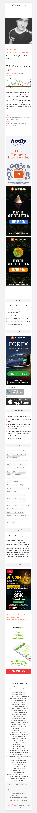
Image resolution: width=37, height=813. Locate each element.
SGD (8, 519)
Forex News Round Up (13, 495)
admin (9, 62)
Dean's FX (24, 478)
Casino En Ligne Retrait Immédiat (18, 752)
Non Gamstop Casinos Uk (18, 700)
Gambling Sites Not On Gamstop (18, 708)
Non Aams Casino (18, 742)
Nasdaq (16, 505)
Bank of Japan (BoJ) (12, 461)
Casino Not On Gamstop (18, 726)
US (8, 522)
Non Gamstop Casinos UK (18, 720)
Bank (8, 454)
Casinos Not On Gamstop (18, 690)
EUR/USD (15, 481)
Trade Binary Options (22, 784)
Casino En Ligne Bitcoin (18, 736)
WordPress (24, 807)
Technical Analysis (18, 519)
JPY (23, 498)
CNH (8, 471)
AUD (23, 450)
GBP (8, 498)
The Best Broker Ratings (18, 787)
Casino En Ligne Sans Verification (18, 776)
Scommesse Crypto (18, 746)
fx (22, 495)
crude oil (9, 474)
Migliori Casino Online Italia (18, 760)
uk (27, 519)
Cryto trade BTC (24, 52)
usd (13, 522)
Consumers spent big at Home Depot (19, 416)
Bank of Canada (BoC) (20, 454)
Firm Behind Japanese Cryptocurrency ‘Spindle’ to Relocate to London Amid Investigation (19, 433)
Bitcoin (9, 49)
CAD (14, 464)
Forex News (16, 491)
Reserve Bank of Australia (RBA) (15, 512)
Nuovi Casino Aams (18, 770)
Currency (9, 478)
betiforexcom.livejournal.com (16, 306)
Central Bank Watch (12, 468)
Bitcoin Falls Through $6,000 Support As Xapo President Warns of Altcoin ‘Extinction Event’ (19, 426)
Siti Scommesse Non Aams (18, 689)
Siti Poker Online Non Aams (18, 772)
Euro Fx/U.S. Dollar (11, 73)
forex (14, 49)
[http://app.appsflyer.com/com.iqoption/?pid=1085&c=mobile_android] (15, 390)
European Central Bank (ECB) (15, 485)
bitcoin (9, 52)
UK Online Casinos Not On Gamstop (18, 696)
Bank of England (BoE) (13, 457)
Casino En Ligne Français (18, 762)
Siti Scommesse (18, 716)
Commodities (22, 471)
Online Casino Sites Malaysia (18, 766)
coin (16, 52)
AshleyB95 (9, 75)
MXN (8, 505)
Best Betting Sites (18, 728)
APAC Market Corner (12, 450)
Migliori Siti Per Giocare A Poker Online (18, 774)
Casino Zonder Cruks (18, 724)
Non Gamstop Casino (18, 704)
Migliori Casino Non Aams (18, 714)
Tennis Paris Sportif (18, 744)
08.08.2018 (16, 62)
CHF (23, 468)
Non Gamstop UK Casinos (18, 710)
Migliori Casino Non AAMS (18, 778)
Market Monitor (11, 502)
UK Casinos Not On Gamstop (18, 706)
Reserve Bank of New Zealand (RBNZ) (17, 515)
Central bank (11, 312)
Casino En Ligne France (18, 754)
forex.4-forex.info (11, 617)
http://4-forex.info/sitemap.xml (15, 615)
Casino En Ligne (18, 780)
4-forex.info (18, 5)
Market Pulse (22, 502)
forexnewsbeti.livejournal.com (17, 321)
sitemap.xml (23, 619)
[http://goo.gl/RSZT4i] (18, 399)
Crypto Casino (18, 686)
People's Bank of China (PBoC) (15, 508)
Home (10, 784)
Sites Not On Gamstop (18, 702)
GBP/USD (15, 498)
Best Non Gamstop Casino (18, 730)
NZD (23, 505)
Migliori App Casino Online (18, 738)
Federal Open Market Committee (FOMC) (18, 488)
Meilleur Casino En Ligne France (18, 734)
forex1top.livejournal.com (15, 318)
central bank (22, 464)
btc (13, 52)
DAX (17, 478)
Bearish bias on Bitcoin (14, 438)
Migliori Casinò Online (18, 768)
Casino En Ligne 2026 (18, 748)
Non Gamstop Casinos (18, 692)
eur (8, 481)
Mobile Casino (18, 740)
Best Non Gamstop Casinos (18, 698)
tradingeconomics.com (15, 324)
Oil (28, 505)
